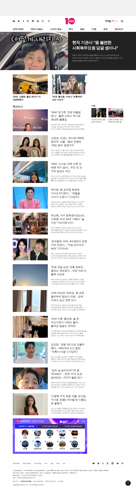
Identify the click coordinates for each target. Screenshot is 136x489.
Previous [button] (17, 440)
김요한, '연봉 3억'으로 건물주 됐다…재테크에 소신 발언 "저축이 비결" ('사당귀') (67, 348)
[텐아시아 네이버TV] (19, 21)
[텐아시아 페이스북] (23, 21)
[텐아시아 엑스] (28, 21)
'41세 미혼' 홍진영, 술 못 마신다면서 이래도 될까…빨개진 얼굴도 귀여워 (66, 322)
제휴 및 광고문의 (50, 481)
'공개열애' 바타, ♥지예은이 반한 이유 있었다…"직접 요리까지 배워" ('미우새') (69, 245)
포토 (105, 29)
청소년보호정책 (38, 481)
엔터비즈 (119, 29)
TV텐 (93, 29)
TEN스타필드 (36, 29)
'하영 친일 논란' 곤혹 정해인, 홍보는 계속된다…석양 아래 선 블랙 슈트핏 (68, 271)
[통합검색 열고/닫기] (122, 21)
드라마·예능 (56, 29)
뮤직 (71, 29)
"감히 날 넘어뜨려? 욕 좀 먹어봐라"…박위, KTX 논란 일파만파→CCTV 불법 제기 (66, 374)
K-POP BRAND (26, 426)
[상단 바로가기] (128, 483)
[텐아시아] (70, 21)
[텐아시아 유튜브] (14, 21)
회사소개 (15, 481)
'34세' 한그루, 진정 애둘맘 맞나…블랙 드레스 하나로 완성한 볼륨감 (66, 116)
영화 (82, 29)
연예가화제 (18, 29)
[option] (50, 440)
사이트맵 (60, 481)
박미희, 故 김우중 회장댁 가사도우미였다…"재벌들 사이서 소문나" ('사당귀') (65, 193)
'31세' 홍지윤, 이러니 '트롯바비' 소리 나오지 (67, 98)
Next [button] (83, 440)
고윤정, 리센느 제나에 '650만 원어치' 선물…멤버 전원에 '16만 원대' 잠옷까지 (67, 142)
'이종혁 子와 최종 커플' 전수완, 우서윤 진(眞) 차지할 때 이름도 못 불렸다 (68, 400)
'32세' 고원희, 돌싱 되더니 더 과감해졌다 (27, 98)
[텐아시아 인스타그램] (33, 21)
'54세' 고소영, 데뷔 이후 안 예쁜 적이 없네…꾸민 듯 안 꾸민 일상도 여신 (66, 167)
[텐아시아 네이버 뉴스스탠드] (38, 21)
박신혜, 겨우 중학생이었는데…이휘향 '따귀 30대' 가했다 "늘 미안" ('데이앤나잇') (68, 219)
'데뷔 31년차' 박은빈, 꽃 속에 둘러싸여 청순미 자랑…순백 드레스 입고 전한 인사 (67, 296)
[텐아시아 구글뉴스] (43, 21)
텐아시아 (23, 485)
